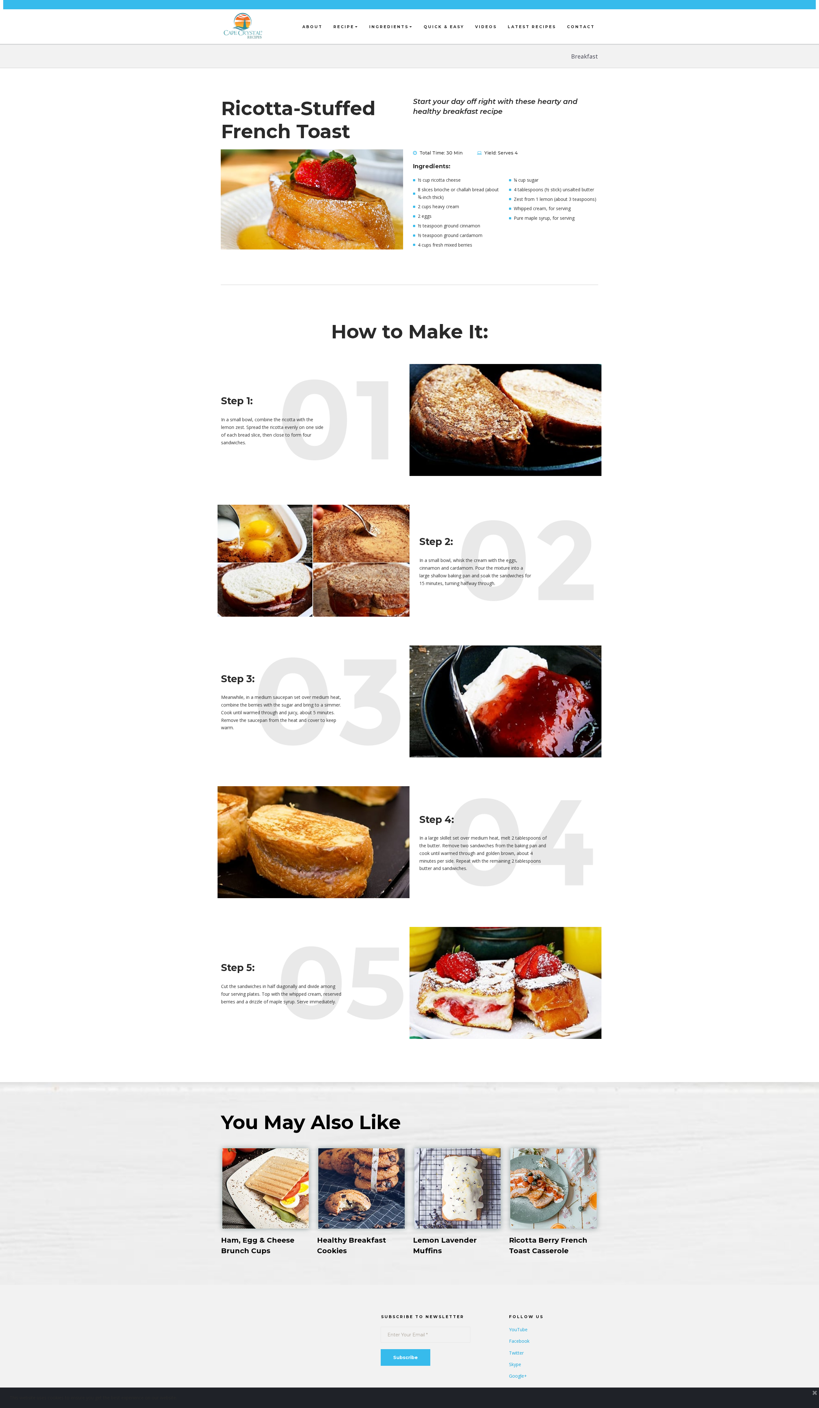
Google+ (518, 1376)
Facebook (519, 1341)
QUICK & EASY (444, 26)
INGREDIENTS (389, 26)
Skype (515, 1364)
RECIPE (343, 26)
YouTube (518, 1329)
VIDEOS (486, 26)
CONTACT (581, 26)
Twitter (516, 1353)
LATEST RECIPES (532, 26)
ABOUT (312, 26)
